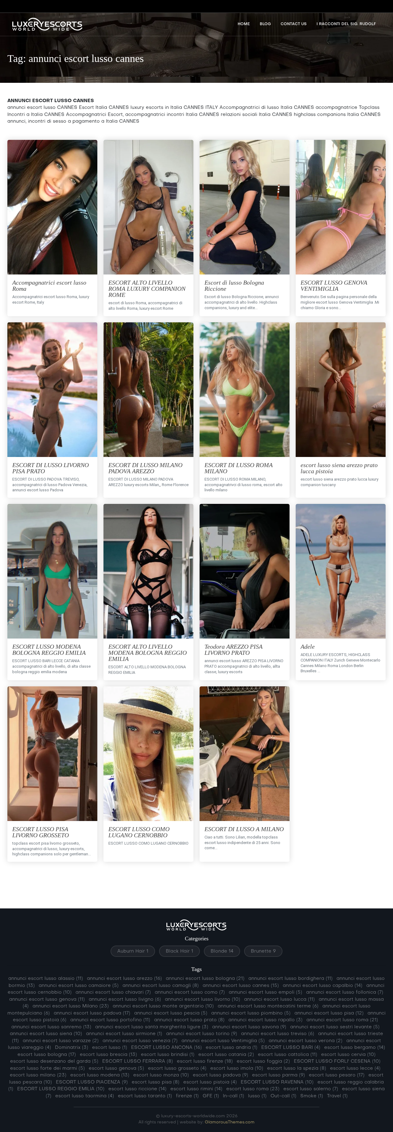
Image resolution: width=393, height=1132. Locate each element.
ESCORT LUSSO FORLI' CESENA (337, 1061)
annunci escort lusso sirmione (124, 1034)
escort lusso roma (252, 1089)
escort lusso (109, 1048)
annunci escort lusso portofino (110, 1020)
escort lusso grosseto (177, 1068)
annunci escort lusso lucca (279, 999)
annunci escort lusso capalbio (322, 986)
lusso (257, 1096)
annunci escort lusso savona (249, 1027)
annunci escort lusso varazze (61, 1041)
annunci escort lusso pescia (170, 1013)
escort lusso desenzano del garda (54, 1061)
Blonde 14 (222, 951)
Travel (337, 1096)
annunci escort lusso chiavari (113, 992)
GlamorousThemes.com (230, 1122)
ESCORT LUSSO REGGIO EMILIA (60, 1089)
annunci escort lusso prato (189, 1020)
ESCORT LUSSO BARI (290, 1048)
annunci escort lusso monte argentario (163, 1006)
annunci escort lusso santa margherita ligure (151, 1027)
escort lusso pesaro (336, 1075)
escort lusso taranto (145, 1096)
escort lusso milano (38, 1075)
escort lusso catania (226, 1055)
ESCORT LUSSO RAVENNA (277, 1082)
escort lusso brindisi (167, 1055)
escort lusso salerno (310, 1089)
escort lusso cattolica (287, 1055)
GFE (211, 1096)
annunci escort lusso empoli (265, 992)
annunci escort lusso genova (47, 999)
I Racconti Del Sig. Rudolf (346, 24)
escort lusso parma (278, 1075)
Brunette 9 (263, 951)
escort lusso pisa (155, 1082)
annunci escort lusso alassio (45, 979)
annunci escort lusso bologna (205, 979)
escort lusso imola (236, 1068)
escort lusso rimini (196, 1089)
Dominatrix (71, 1048)
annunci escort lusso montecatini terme (268, 1006)
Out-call (283, 1096)
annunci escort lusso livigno (125, 999)
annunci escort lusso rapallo (265, 1020)
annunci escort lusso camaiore (79, 986)
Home (244, 24)
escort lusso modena (99, 1075)
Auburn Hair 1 (132, 951)
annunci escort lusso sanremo (51, 1027)
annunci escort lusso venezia (140, 1041)
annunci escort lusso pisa (329, 1013)
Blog (265, 24)
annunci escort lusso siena (46, 1034)
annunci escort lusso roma (342, 1020)
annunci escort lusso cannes (241, 986)
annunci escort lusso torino (201, 1034)
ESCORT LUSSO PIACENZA (92, 1082)
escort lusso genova (116, 1068)
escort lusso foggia (263, 1061)
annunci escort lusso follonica (344, 992)
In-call (233, 1096)
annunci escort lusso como (190, 992)
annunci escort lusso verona (305, 1041)
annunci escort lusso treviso (277, 1034)
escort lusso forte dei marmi (47, 1068)
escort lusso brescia (108, 1055)
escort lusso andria (231, 1048)
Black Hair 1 (179, 951)
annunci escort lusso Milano (71, 1006)
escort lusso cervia (348, 1055)
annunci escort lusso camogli (161, 986)
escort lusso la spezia (296, 1068)
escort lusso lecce (355, 1068)
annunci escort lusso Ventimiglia (223, 1041)
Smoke (311, 1096)
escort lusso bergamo (354, 1048)
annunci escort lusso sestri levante (334, 1027)
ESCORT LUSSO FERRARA (137, 1061)
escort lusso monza (161, 1075)
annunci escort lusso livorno (202, 999)
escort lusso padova (220, 1075)
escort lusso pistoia (210, 1082)
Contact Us (294, 24)
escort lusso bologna (47, 1055)
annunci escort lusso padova (92, 1013)
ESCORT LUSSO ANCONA (166, 1048)
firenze (187, 1096)
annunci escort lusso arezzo (124, 979)
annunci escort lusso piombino (250, 1013)
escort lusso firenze (205, 1061)
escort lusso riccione (137, 1089)
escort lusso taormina (84, 1096)
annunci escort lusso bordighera (290, 979)
